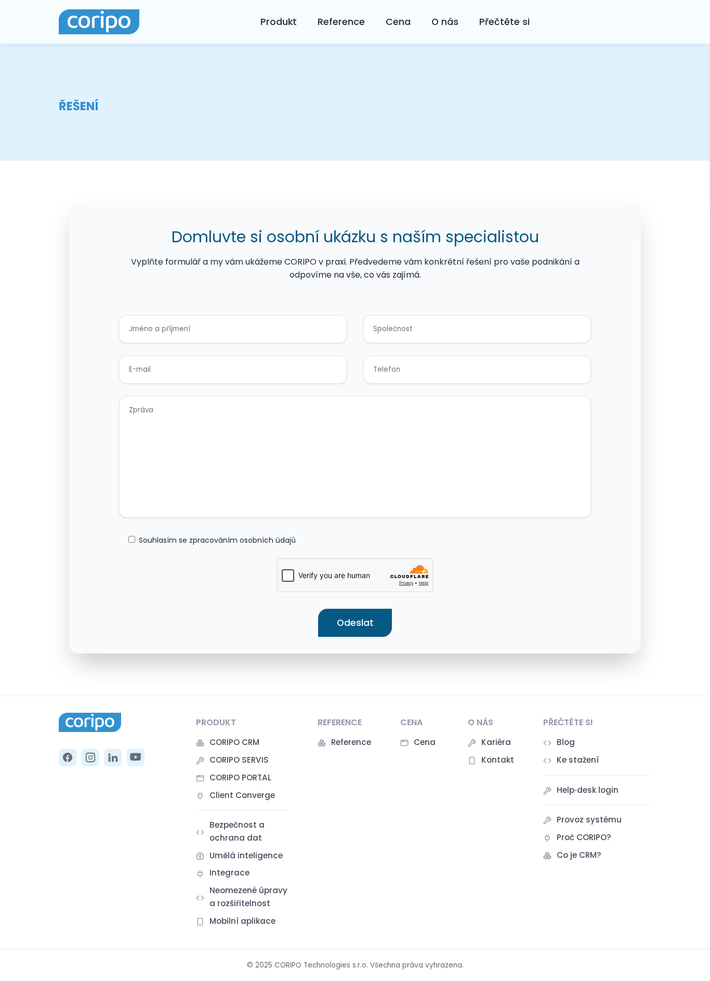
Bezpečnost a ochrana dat (237, 831)
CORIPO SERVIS (239, 759)
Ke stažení (578, 759)
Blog (566, 742)
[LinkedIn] (113, 757)
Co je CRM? (579, 854)
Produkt (278, 22)
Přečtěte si (504, 22)
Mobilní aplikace (242, 920)
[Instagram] (90, 757)
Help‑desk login (588, 789)
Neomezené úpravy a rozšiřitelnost (248, 896)
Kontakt (497, 759)
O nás (444, 22)
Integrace (229, 872)
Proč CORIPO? (584, 837)
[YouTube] (135, 757)
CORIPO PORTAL (240, 777)
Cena (398, 22)
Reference (341, 22)
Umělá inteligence (246, 855)
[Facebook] (67, 757)
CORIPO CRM (234, 742)
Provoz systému (589, 819)
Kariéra (496, 742)
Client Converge (242, 795)
